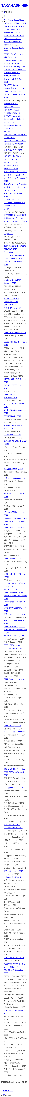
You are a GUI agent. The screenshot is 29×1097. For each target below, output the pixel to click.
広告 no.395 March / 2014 (14, 614)
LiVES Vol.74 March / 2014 (14, 583)
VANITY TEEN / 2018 (12, 199)
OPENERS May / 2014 (12, 558)
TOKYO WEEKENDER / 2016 (15, 246)
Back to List (8, 1090)
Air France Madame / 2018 (14, 203)
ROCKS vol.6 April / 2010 (14, 958)
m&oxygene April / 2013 (13, 787)
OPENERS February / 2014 (14, 626)
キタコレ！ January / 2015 (14, 478)
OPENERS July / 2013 (12, 725)
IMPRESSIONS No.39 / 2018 (15, 215)
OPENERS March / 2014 (13, 592)
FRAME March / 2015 (12, 416)
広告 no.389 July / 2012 (13, 871)
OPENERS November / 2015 (15, 333)
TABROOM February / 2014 (15, 636)
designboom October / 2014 (15, 518)
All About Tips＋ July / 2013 (15, 732)
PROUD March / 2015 (12, 435)
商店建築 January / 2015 (13, 469)
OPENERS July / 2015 (12, 394)
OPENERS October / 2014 (14, 527)
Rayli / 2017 (8, 234)
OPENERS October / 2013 (14, 679)
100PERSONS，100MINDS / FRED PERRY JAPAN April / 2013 (15, 772)
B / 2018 (7, 209)
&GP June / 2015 (10, 397)
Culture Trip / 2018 (11, 206)
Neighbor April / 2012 (12, 877)
